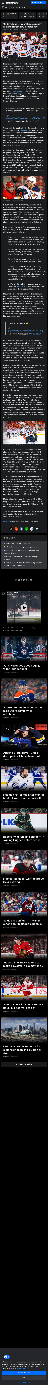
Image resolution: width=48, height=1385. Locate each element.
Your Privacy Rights (24, 1382)
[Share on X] (11, 529)
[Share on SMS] (37, 529)
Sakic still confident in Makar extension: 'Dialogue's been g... (23, 922)
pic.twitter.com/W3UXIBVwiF (32, 118)
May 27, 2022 (33, 121)
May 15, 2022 (34, 334)
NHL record (22, 286)
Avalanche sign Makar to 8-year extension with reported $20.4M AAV (21, 552)
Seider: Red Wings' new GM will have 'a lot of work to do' (23, 1006)
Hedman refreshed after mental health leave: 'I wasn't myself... (23, 796)
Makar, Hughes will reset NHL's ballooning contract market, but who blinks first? (23, 564)
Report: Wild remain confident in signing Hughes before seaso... (23, 838)
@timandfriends (12, 118)
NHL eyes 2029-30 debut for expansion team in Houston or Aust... (22, 1050)
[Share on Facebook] (21, 529)
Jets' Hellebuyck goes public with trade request (21, 667)
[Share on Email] (31, 529)
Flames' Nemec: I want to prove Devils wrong (23, 880)
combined (24, 130)
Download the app (39, 3)
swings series (18, 91)
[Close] (43, 1350)
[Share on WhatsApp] (26, 529)
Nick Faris (6, 29)
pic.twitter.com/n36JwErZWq (30, 331)
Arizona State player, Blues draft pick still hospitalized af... (22, 754)
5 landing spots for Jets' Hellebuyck (17, 543)
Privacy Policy (22, 1368)
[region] (24, 1366)
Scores (14, 7)
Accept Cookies (24, 1373)
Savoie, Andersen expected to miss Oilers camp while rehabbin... (22, 711)
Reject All (24, 1377)
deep (5, 472)
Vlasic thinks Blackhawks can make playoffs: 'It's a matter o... (23, 964)
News (22, 7)
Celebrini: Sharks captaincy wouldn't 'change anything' (21, 558)
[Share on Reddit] (16, 529)
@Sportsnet (12, 331)
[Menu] (3, 2)
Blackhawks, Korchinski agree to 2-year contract (22, 547)
